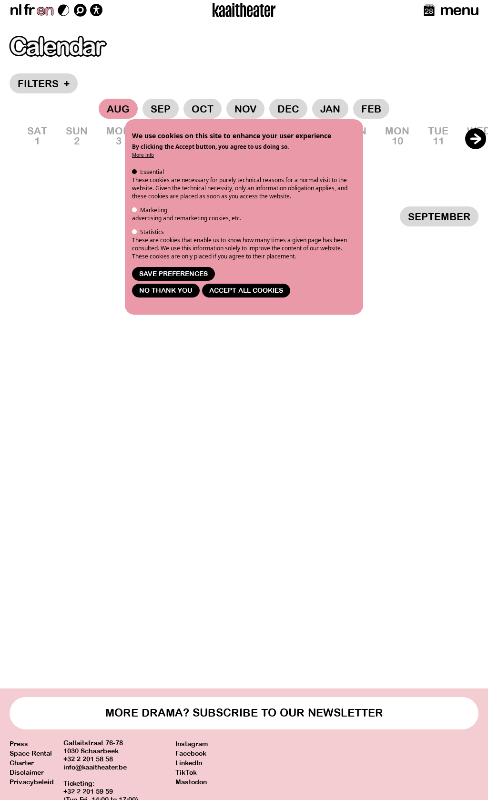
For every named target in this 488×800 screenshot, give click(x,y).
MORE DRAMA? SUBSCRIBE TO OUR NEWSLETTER (244, 713)
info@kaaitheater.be (95, 767)
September (439, 217)
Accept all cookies (246, 291)
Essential (152, 172)
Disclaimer (27, 773)
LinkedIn (188, 763)
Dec (288, 109)
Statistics (152, 232)
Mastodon (191, 782)
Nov (245, 109)
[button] (475, 138)
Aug (118, 109)
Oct (203, 109)
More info (143, 155)
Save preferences (173, 274)
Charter (22, 763)
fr (29, 10)
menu (459, 10)
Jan (330, 109)
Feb (371, 109)
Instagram (191, 744)
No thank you (166, 291)
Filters (44, 84)
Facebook (190, 753)
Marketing (153, 210)
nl (15, 10)
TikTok (186, 773)
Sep (161, 109)
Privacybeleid (32, 782)
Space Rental (31, 753)
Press (19, 744)
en (44, 10)
